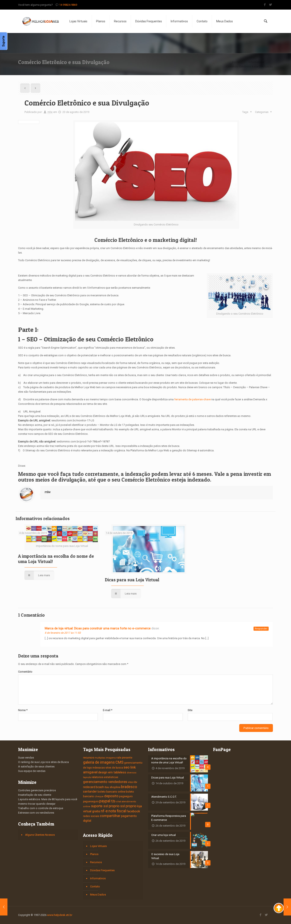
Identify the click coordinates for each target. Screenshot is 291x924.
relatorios (97, 777)
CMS (119, 762)
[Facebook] (265, 5)
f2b (113, 801)
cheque (99, 796)
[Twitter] (270, 5)
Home (236, 62)
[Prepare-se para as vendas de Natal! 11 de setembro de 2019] (287, 906)
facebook (133, 811)
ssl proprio (128, 806)
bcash (100, 787)
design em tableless (112, 772)
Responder (261, 628)
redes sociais (91, 816)
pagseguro (126, 796)
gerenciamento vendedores (105, 782)
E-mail (107, 710)
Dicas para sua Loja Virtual (132, 579)
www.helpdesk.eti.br (59, 915)
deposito (111, 796)
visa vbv (132, 782)
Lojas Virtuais (98, 846)
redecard (89, 787)
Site (190, 710)
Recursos (96, 862)
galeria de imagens (99, 762)
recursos (88, 757)
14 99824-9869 (68, 4)
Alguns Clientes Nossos (40, 834)
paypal (104, 801)
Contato (95, 886)
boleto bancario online (111, 791)
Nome (22, 710)
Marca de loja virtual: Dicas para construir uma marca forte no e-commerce (98, 628)
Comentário (25, 671)
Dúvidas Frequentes (102, 870)
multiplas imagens (105, 757)
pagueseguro (91, 801)
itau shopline (112, 787)
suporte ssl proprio (105, 806)
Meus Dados (98, 894)
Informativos (256, 62)
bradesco (129, 786)
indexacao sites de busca (107, 767)
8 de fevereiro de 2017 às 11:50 (63, 632)
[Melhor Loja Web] (40, 21)
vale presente (124, 757)
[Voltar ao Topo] (279, 908)
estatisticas (111, 777)
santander (90, 791)
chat (118, 801)
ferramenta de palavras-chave (192, 399)
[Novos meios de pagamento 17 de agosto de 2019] (3, 906)
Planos (94, 854)
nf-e (104, 811)
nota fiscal (117, 811)
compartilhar (110, 816)
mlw (50, 112)
